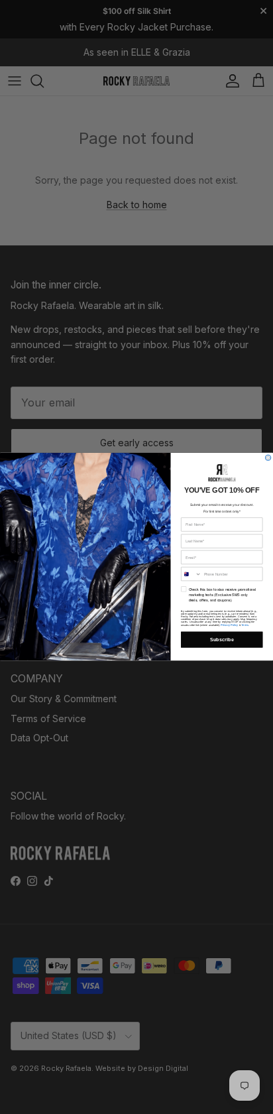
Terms (244, 625)
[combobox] (191, 574)
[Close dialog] (267, 457)
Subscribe (222, 640)
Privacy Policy (229, 625)
